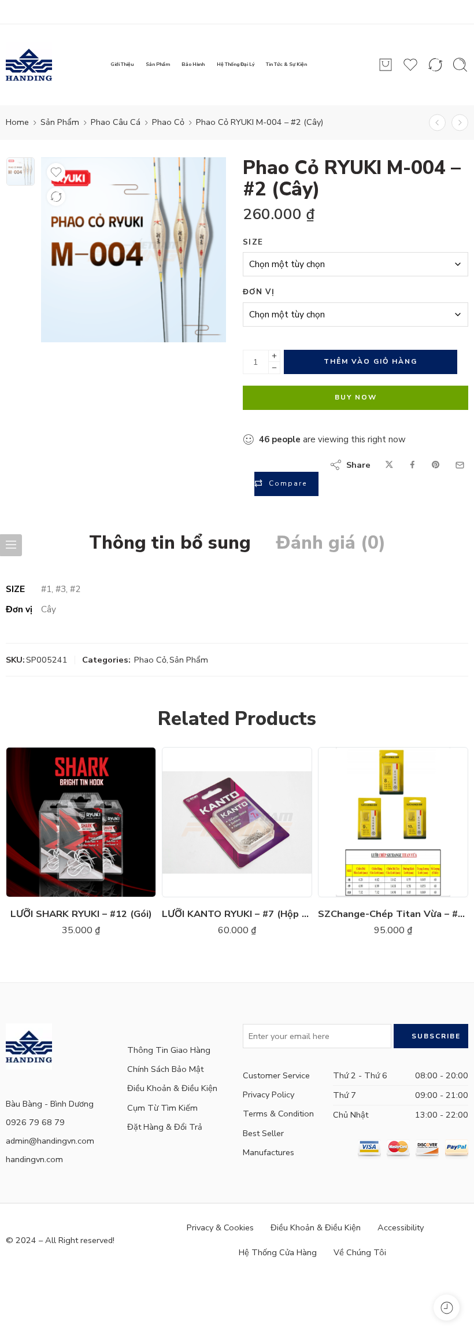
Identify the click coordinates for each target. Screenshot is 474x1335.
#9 (198, 845)
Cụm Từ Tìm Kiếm (162, 1108)
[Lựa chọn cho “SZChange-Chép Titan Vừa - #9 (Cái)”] (359, 885)
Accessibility (400, 1227)
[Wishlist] (56, 172)
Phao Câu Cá (115, 122)
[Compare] (56, 196)
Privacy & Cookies (220, 1227)
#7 (198, 793)
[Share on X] (389, 465)
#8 (354, 796)
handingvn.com (34, 1159)
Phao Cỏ (168, 122)
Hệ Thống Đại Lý (235, 64)
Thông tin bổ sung (170, 543)
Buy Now (356, 397)
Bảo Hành (193, 64)
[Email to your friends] (460, 465)
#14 (41, 845)
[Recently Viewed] (447, 1308)
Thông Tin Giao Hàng (168, 1050)
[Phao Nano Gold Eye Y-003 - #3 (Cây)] (459, 122)
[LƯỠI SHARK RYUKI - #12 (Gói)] (81, 822)
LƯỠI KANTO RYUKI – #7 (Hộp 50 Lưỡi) (237, 913)
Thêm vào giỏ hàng (370, 361)
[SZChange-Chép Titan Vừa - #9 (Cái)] (393, 822)
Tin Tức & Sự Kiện (286, 64)
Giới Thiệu (122, 64)
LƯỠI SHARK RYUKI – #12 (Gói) (81, 913)
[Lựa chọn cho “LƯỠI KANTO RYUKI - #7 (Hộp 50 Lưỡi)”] (202, 885)
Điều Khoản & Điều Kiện (172, 1088)
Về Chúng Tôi (360, 1252)
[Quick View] (93, 885)
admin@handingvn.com (50, 1141)
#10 (41, 793)
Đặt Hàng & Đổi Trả (164, 1127)
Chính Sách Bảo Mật (165, 1069)
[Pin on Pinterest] (435, 465)
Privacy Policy (268, 1094)
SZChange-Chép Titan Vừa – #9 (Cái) (393, 913)
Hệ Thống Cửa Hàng (278, 1252)
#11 (197, 811)
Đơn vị (259, 292)
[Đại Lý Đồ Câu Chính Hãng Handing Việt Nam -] (29, 65)
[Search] (460, 65)
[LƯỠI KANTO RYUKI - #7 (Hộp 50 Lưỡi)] (237, 822)
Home (17, 122)
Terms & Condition (278, 1113)
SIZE (253, 242)
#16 (41, 811)
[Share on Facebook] (412, 465)
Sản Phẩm (158, 64)
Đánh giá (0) (331, 543)
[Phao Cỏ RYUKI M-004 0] (20, 171)
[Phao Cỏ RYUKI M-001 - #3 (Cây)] (437, 122)
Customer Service (276, 1075)
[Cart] (385, 65)
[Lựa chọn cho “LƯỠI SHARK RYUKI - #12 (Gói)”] (46, 885)
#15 (41, 828)
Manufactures (268, 1152)
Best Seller (263, 1133)
